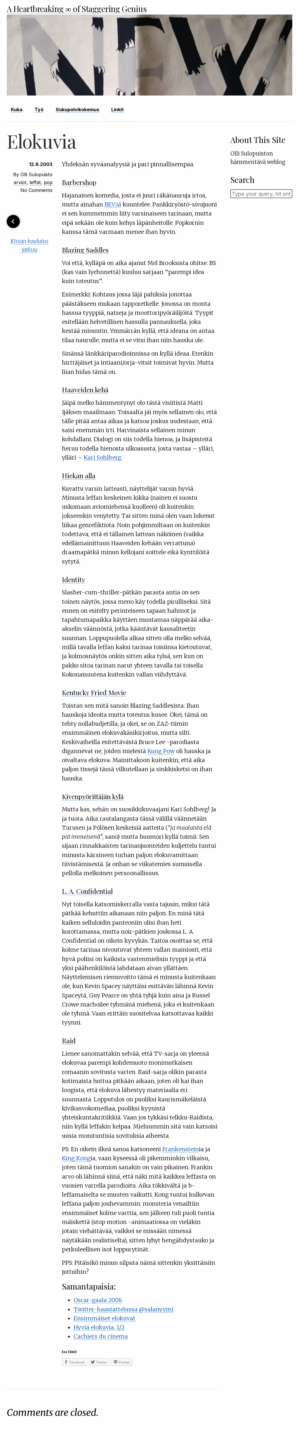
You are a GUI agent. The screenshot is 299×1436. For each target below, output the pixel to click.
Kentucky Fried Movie (94, 692)
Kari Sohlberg (102, 457)
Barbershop (79, 182)
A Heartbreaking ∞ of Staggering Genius (77, 8)
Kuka (16, 109)
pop (48, 182)
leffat (35, 182)
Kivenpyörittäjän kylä (93, 796)
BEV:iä (113, 204)
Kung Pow (161, 751)
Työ (39, 109)
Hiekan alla (78, 475)
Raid (69, 1040)
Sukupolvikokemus (77, 109)
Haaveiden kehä (85, 389)
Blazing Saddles (85, 249)
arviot (20, 182)
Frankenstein (180, 1149)
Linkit (117, 109)
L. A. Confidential (87, 890)
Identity (73, 579)
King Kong (76, 1158)
